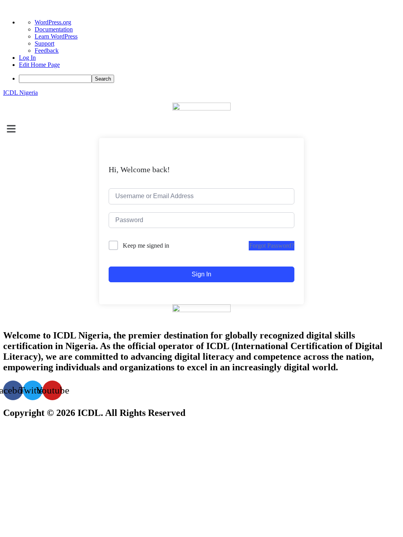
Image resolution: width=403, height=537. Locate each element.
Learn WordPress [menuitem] (56, 36)
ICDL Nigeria (20, 92)
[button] (201, 129)
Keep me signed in (146, 245)
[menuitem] (209, 79)
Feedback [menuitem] (47, 50)
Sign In (201, 274)
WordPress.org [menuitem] (53, 22)
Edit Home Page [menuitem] (39, 64)
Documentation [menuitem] (54, 29)
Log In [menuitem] (27, 57)
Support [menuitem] (44, 43)
